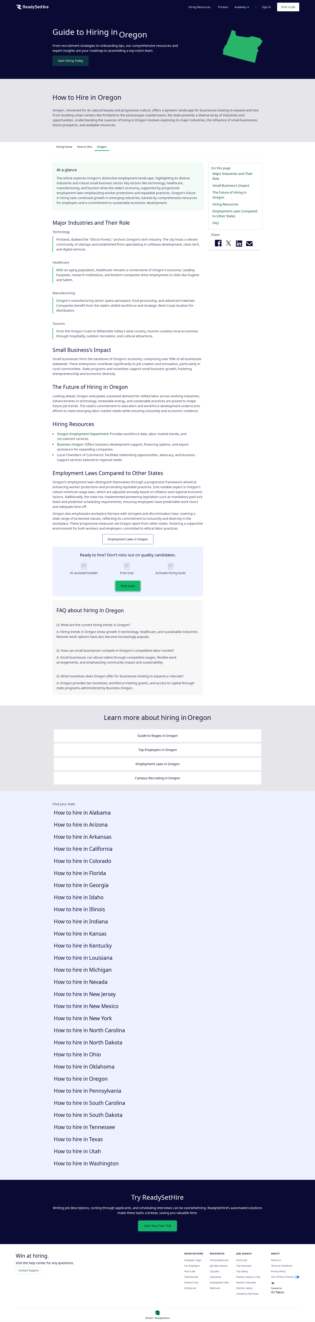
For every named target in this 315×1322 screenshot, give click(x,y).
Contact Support (28, 1270)
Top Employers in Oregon (157, 750)
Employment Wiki (219, 1282)
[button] (242, 7)
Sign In (266, 7)
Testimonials (191, 1277)
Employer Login (192, 1260)
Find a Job (241, 1260)
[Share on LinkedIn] (239, 243)
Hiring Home (64, 147)
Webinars (215, 1288)
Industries (215, 1277)
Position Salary (244, 1288)
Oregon (102, 147)
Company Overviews (247, 1293)
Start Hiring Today (70, 61)
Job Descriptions (219, 1265)
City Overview (243, 1265)
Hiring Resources (199, 7)
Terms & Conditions (282, 1265)
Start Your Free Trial (157, 1226)
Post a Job (288, 7)
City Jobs (214, 1271)
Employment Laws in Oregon (128, 539)
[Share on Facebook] (218, 243)
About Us (276, 1260)
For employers (192, 1265)
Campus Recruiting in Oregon (157, 778)
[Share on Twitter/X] (228, 243)
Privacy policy (278, 1271)
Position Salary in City (248, 1277)
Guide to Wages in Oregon (157, 735)
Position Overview (246, 1282)
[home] (32, 7)
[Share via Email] (249, 243)
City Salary (242, 1271)
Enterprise (190, 1288)
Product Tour (191, 1282)
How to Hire (84, 147)
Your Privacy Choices (282, 1276)
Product (223, 7)
